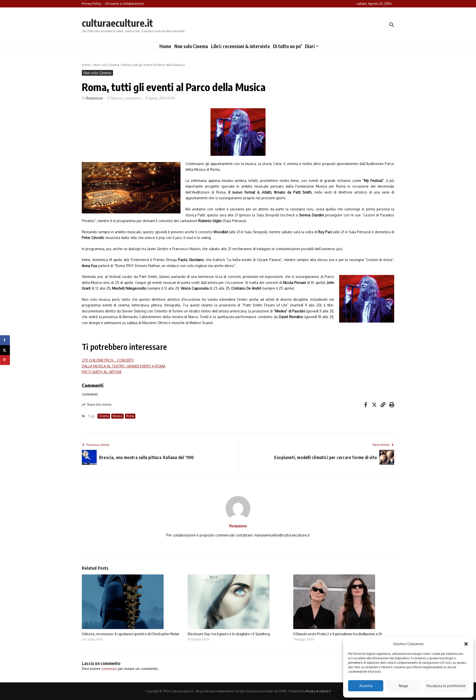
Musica (117, 416)
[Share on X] (5, 350)
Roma (130, 416)
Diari (310, 46)
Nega (403, 685)
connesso (109, 669)
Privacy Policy (91, 3)
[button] (466, 643)
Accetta (365, 685)
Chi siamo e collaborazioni (124, 3)
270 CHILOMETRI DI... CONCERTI (108, 360)
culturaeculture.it (117, 23)
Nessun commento (126, 98)
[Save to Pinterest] (5, 360)
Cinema (104, 416)
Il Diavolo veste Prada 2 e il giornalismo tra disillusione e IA (337, 634)
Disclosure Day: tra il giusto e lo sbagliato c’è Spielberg (229, 634)
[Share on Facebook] (5, 340)
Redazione (94, 98)
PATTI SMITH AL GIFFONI (101, 372)
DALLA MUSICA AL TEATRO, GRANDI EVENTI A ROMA (123, 366)
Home (165, 46)
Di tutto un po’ (287, 46)
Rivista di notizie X (318, 691)
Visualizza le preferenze (446, 685)
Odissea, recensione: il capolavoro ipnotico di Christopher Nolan (130, 634)
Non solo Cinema (191, 46)
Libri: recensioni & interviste (240, 46)
